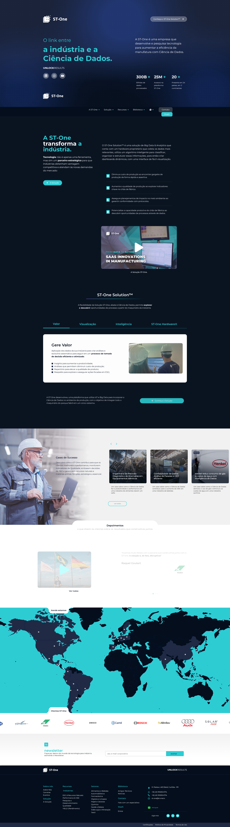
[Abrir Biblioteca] (144, 109)
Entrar (120, 811)
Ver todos (73, 591)
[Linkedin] (46, 76)
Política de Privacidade (164, 825)
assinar (174, 753)
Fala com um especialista (128, 803)
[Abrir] (153, 109)
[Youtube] (62, 76)
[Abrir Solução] (113, 109)
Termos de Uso (181, 825)
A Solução (47, 802)
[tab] (56, 324)
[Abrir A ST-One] (99, 109)
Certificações (148, 825)
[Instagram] (54, 76)
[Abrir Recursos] (128, 109)
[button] (139, 247)
